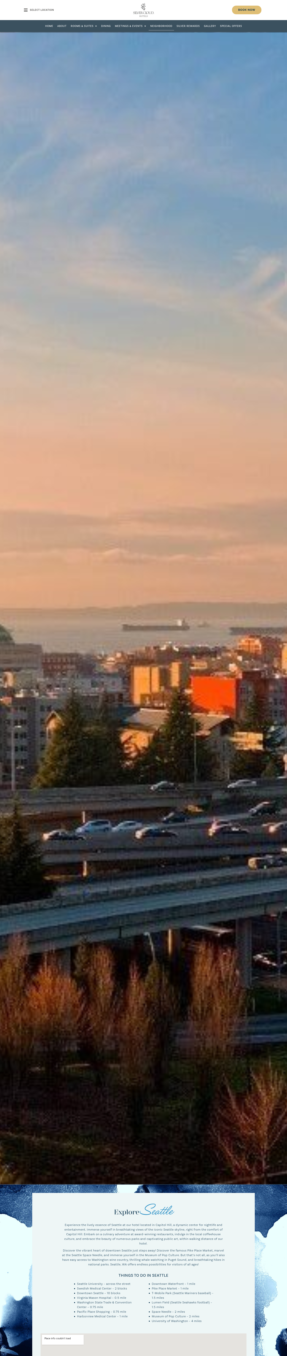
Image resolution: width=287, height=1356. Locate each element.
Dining (106, 26)
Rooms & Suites (82, 26)
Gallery (210, 26)
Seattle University (90, 1284)
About (62, 26)
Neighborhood (161, 26)
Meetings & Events (129, 26)
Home (49, 26)
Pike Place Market (164, 1288)
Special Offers (231, 26)
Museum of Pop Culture (169, 1316)
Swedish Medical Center (94, 1288)
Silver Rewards (188, 26)
